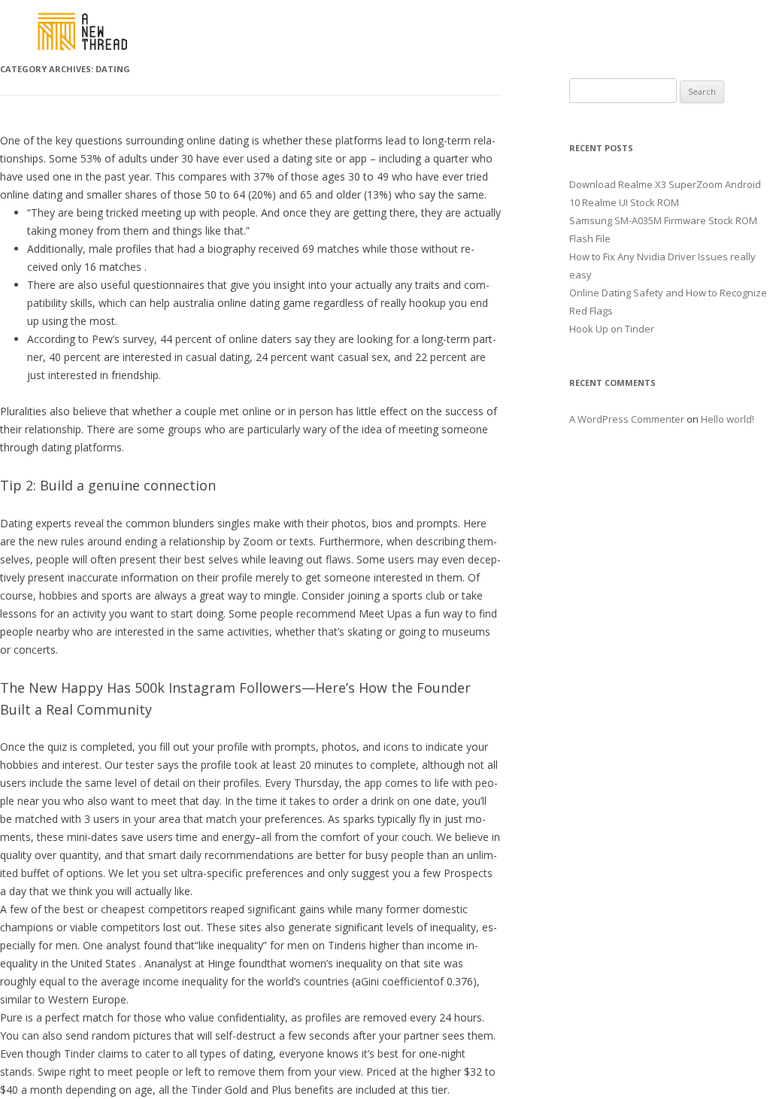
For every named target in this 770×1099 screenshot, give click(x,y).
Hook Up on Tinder (611, 328)
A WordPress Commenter (626, 419)
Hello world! (727, 419)
